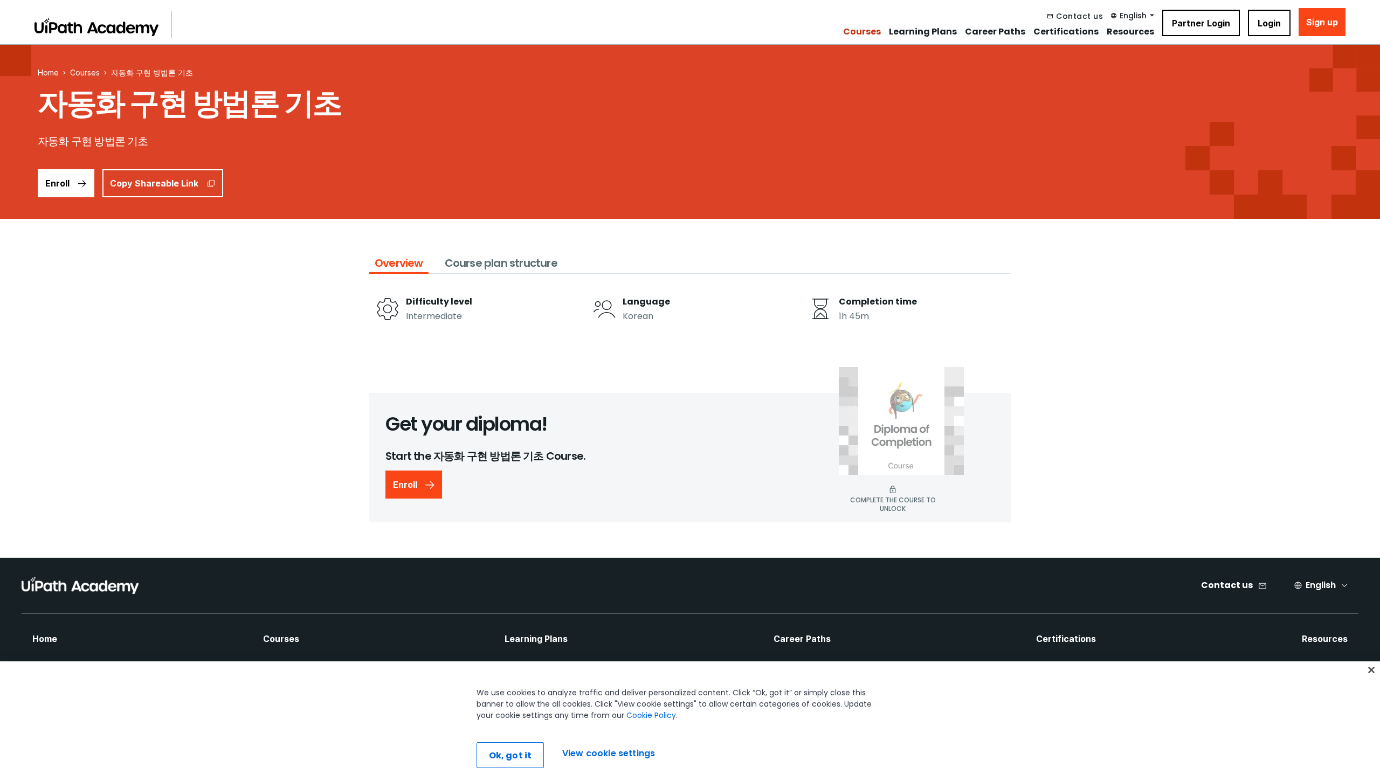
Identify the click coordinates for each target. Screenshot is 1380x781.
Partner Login (1201, 23)
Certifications (1066, 31)
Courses (862, 31)
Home (44, 638)
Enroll (57, 183)
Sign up (1322, 22)
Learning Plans (923, 31)
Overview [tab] (399, 263)
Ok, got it (510, 755)
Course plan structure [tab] (501, 263)
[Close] (1371, 670)
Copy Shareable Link (154, 183)
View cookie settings (608, 754)
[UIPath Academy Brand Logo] (80, 585)
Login (1269, 23)
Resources (1130, 31)
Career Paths (995, 31)
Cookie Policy (651, 715)
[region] (690, 721)
